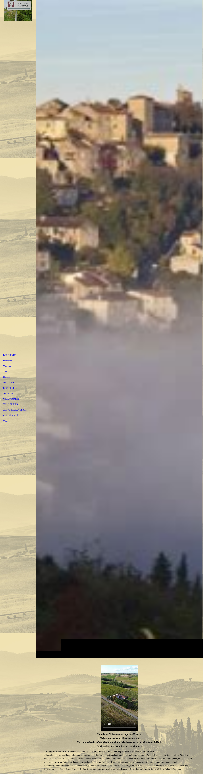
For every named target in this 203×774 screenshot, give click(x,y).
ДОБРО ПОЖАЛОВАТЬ (15, 410)
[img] (119, 329)
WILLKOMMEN (11, 399)
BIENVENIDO (10, 388)
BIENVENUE (9, 355)
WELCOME (9, 382)
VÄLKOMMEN (10, 404)
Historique (7, 360)
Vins (5, 371)
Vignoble (7, 366)
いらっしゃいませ (12, 415)
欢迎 (5, 421)
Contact (6, 377)
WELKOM (8, 393)
